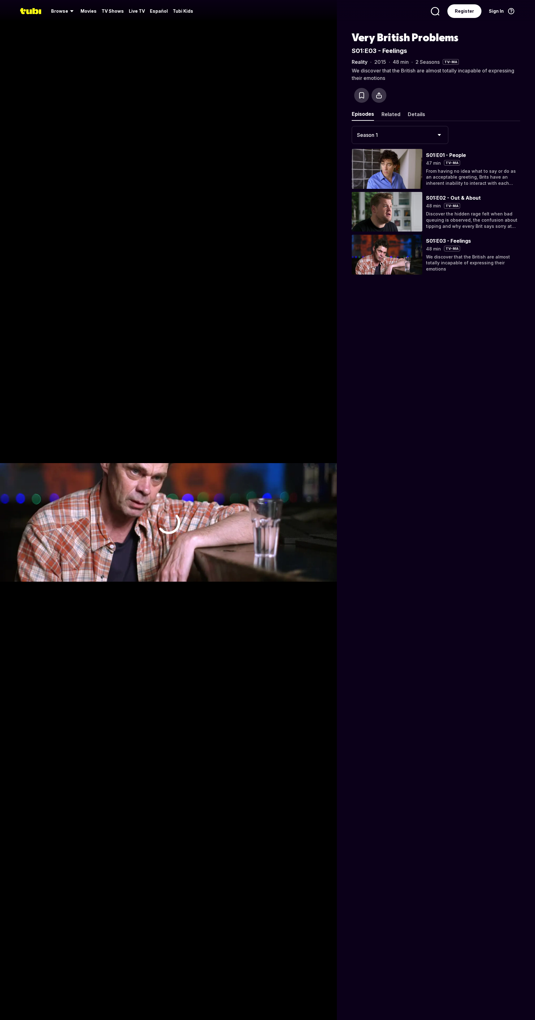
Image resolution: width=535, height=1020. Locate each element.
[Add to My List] (361, 95)
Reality (360, 62)
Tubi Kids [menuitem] (183, 11)
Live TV (137, 11)
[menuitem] (63, 11)
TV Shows (113, 11)
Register (464, 11)
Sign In (496, 11)
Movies (88, 11)
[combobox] (400, 135)
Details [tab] (416, 114)
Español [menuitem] (159, 11)
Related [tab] (390, 114)
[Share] (379, 95)
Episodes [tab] (363, 114)
